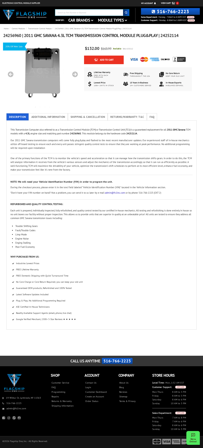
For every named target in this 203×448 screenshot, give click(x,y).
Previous (9, 72)
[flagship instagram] (9, 418)
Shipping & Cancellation (88, 117)
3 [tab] (44, 106)
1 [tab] (35, 106)
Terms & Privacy (127, 401)
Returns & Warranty (62, 401)
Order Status (91, 401)
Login (88, 387)
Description (17, 117)
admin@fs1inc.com (115, 192)
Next (73, 72)
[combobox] (92, 12)
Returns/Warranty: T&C (127, 117)
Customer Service (60, 382)
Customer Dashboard (96, 392)
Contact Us (90, 382)
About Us (124, 382)
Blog (121, 387)
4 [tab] (49, 106)
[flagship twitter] (14, 418)
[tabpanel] (42, 72)
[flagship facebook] (4, 418)
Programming (58, 392)
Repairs (55, 396)
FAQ (152, 117)
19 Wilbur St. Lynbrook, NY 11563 (23, 397)
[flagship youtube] (19, 418)
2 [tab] (40, 106)
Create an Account (94, 396)
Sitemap (123, 396)
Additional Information (48, 117)
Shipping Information (63, 405)
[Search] (126, 12)
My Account (147, 3)
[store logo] (24, 15)
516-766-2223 (173, 11)
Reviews (123, 392)
